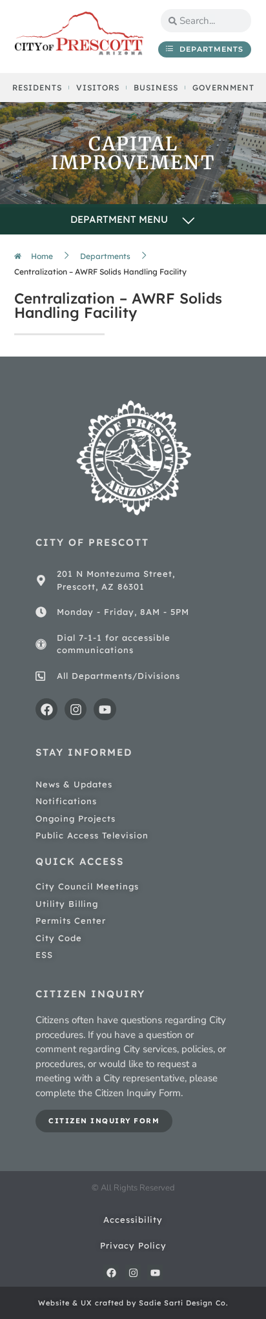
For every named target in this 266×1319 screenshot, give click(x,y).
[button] (133, 220)
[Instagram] (76, 709)
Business (156, 87)
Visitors (97, 87)
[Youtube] (105, 709)
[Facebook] (46, 709)
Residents (37, 87)
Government (223, 87)
